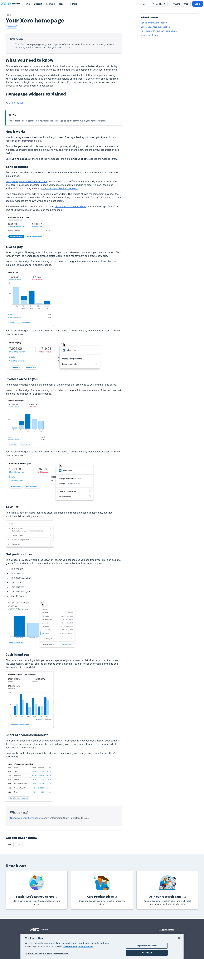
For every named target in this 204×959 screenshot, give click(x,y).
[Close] (179, 938)
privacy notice (85, 946)
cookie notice (70, 946)
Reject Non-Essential (147, 945)
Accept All (147, 952)
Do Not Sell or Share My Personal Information (47, 953)
